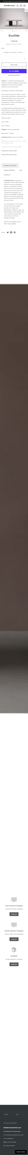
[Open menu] (24, 6)
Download (14, 939)
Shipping (8, 44)
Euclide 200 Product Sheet (9, 150)
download (14, 914)
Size (2, 48)
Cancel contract (21, 1151)
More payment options (14, 75)
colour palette (12, 223)
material (13, 221)
